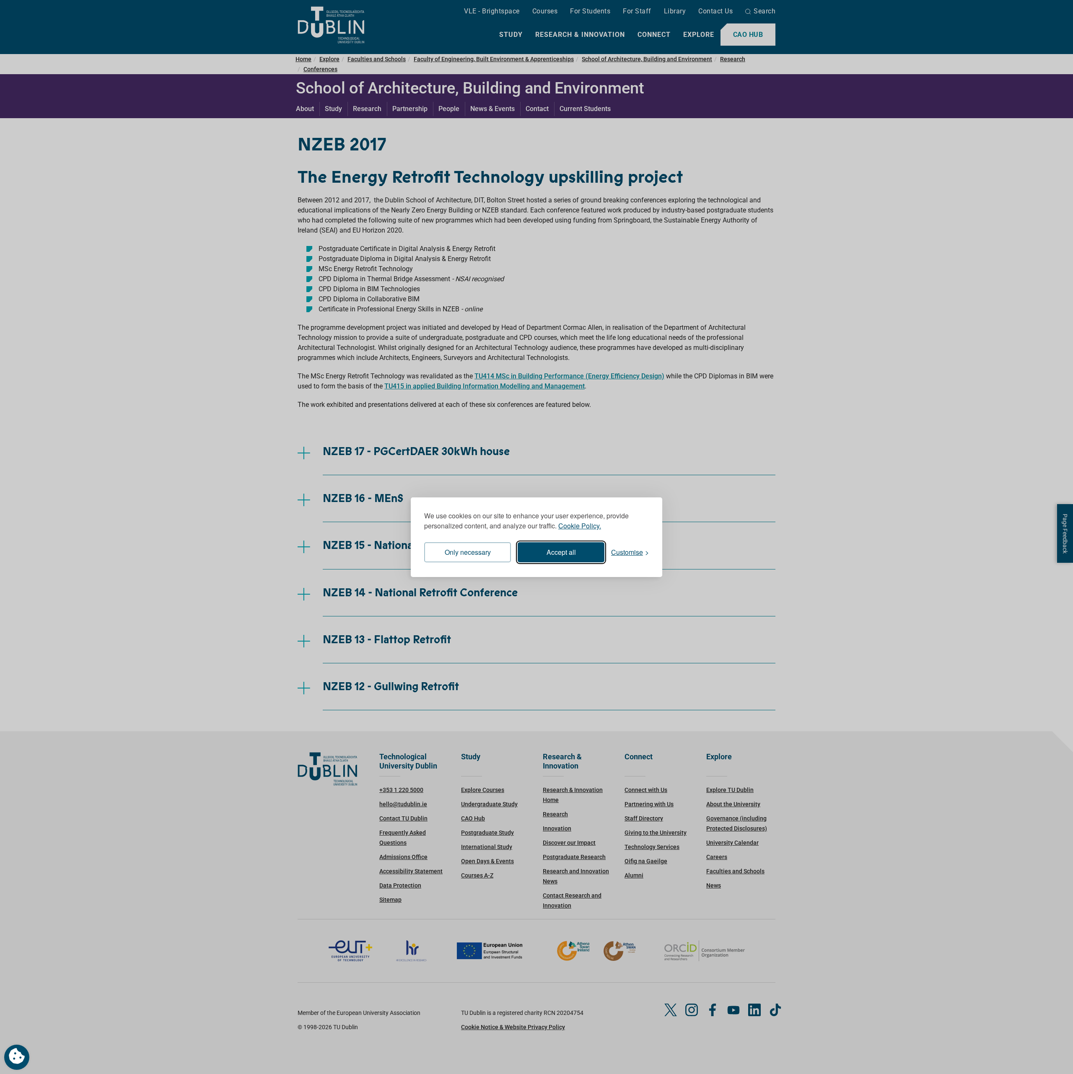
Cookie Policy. (579, 526)
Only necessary (468, 552)
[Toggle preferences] (16, 1057)
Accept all (561, 552)
